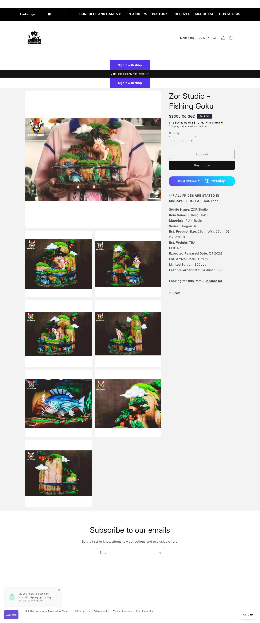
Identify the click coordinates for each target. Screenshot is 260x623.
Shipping (174, 126)
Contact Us (229, 14)
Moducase (204, 14)
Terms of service (122, 611)
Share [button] (177, 292)
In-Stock (160, 14)
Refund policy (82, 611)
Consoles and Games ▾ (100, 14)
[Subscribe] (160, 552)
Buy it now (202, 165)
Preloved (181, 14)
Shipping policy (144, 611)
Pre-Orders (136, 14)
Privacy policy (102, 611)
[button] (214, 37)
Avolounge (27, 14)
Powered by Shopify (59, 611)
